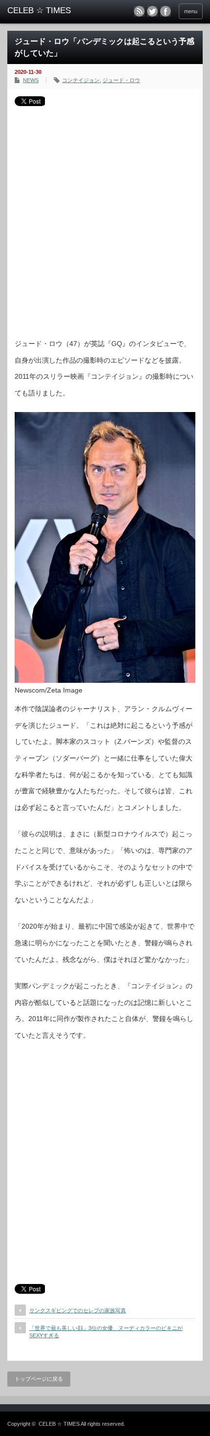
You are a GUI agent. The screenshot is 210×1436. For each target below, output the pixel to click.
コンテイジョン (81, 80)
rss (139, 11)
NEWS (31, 80)
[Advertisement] (105, 218)
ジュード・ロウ (121, 80)
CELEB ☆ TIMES (59, 1424)
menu (190, 11)
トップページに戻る (39, 1379)
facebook (165, 11)
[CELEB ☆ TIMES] (49, 11)
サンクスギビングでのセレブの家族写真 (77, 1310)
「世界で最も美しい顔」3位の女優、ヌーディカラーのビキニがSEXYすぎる (106, 1331)
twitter (152, 11)
